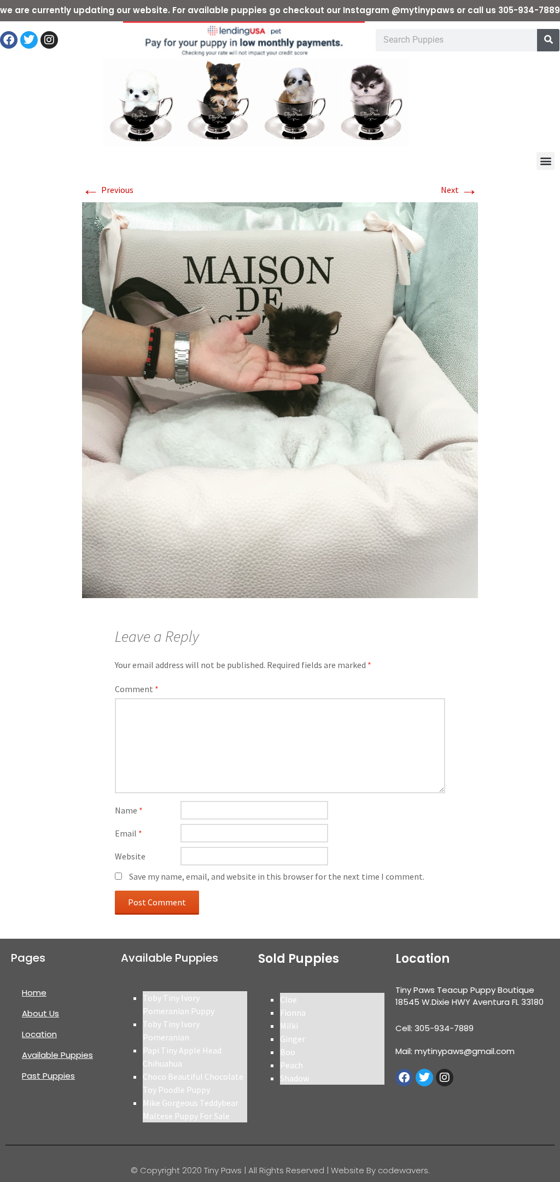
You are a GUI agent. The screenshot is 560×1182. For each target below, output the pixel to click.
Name (129, 810)
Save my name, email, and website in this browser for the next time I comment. (276, 876)
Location (39, 1034)
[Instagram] (49, 40)
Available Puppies (57, 1055)
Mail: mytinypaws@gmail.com (455, 1051)
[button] (545, 161)
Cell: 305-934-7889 (434, 1028)
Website (130, 856)
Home (34, 992)
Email (128, 833)
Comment (137, 688)
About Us (40, 1013)
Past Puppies (48, 1075)
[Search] (548, 40)
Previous (107, 189)
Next (459, 189)
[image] (280, 399)
